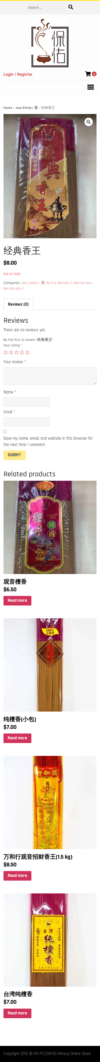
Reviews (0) (18, 304)
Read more (17, 600)
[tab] (18, 304)
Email (9, 412)
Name (9, 392)
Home (7, 108)
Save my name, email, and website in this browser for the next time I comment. (48, 442)
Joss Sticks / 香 (26, 108)
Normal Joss (83, 282)
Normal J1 (65, 282)
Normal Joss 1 (13, 288)
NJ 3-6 (51, 282)
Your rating (12, 345)
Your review (14, 362)
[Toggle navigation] (89, 87)
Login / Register (18, 74)
